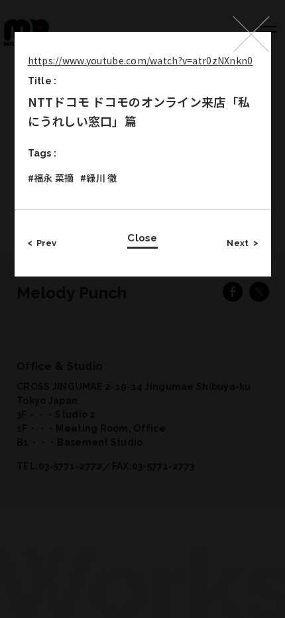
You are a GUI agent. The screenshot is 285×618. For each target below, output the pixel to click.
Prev (46, 243)
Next (238, 243)
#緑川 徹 (98, 177)
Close (142, 238)
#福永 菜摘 (51, 177)
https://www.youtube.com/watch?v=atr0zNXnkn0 (140, 60)
